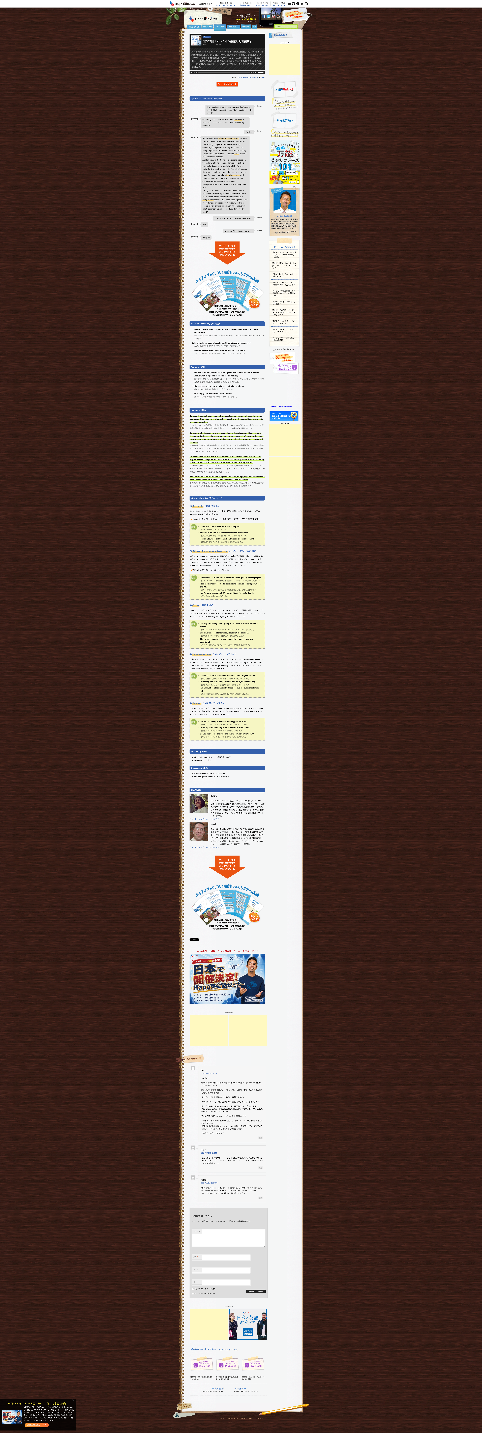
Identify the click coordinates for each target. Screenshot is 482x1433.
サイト (195, 1282)
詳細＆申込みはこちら (36, 1425)
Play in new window (244, 77)
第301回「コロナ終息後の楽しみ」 (213, 1391)
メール (196, 1269)
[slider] (261, 72)
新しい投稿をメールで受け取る (205, 1293)
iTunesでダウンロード (227, 84)
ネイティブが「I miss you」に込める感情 (283, 338)
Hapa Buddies (246, 4)
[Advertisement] (209, 1030)
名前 (195, 1256)
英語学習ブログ (205, 4)
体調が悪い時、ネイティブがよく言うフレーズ (283, 321)
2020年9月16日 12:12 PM (209, 1153)
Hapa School (225, 4)
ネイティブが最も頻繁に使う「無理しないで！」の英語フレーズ (283, 293)
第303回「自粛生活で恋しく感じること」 (247, 1391)
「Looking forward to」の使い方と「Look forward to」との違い (284, 254)
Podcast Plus (279, 4)
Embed (262, 77)
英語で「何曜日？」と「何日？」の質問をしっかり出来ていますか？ (283, 312)
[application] (227, 72)
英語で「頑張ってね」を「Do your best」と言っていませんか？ (284, 265)
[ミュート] (256, 72)
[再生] (191, 72)
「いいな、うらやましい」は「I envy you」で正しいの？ (283, 283)
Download (255, 77)
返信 (260, 1138)
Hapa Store (262, 4)
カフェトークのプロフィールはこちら (204, 819)
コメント (196, 1231)
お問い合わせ (259, 1418)
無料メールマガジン (246, 1418)
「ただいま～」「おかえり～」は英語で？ (284, 302)
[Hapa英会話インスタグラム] (278, 17)
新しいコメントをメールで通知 (205, 1289)
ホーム (222, 1418)
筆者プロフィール (233, 1418)
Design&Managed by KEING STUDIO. (255, 1422)
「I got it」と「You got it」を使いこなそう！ (283, 275)
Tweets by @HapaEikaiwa (281, 406)
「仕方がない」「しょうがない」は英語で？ (283, 330)
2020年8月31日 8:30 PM (209, 1073)
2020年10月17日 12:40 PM (209, 1183)
